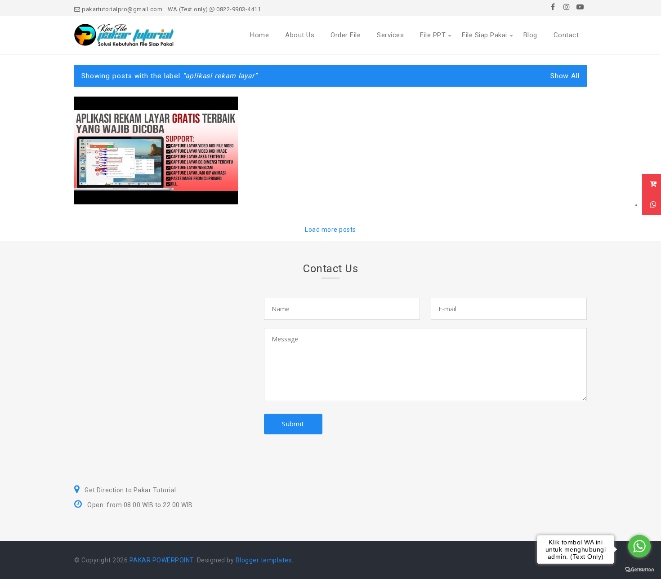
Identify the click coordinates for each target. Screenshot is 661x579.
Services (390, 35)
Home (259, 35)
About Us (299, 35)
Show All (565, 76)
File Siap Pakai (484, 35)
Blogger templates (264, 560)
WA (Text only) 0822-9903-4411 (214, 9)
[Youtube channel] (580, 6)
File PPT (433, 35)
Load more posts (330, 229)
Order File (345, 35)
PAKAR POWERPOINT (162, 560)
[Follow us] (566, 6)
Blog (530, 35)
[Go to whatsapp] (639, 546)
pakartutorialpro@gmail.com (121, 9)
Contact (566, 35)
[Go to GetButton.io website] (639, 570)
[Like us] (553, 6)
